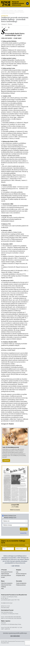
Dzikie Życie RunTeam (6, 585)
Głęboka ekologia (5, 573)
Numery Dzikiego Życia (10, 515)
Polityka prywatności (21, 585)
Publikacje (3, 586)
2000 (15, 10)
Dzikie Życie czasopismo (6, 583)
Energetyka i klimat (20, 575)
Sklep (2, 588)
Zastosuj (23, 529)
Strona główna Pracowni (6, 572)
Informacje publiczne (6, 575)
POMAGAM (6, 460)
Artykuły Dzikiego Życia (10, 517)
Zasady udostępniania (21, 583)
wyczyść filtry (23, 533)
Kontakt (3, 577)
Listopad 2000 (20, 10)
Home (7, 10)
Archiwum (11, 10)
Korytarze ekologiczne (21, 573)
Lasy (17, 572)
